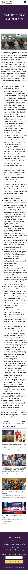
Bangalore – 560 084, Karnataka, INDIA (14, 544)
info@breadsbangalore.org (15, 550)
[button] (25, 2)
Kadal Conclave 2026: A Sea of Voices (13, 516)
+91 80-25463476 (14, 548)
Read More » (4, 452)
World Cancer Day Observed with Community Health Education (14, 469)
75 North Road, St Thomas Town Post (14, 543)
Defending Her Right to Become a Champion (14, 445)
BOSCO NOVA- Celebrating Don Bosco (13, 493)
